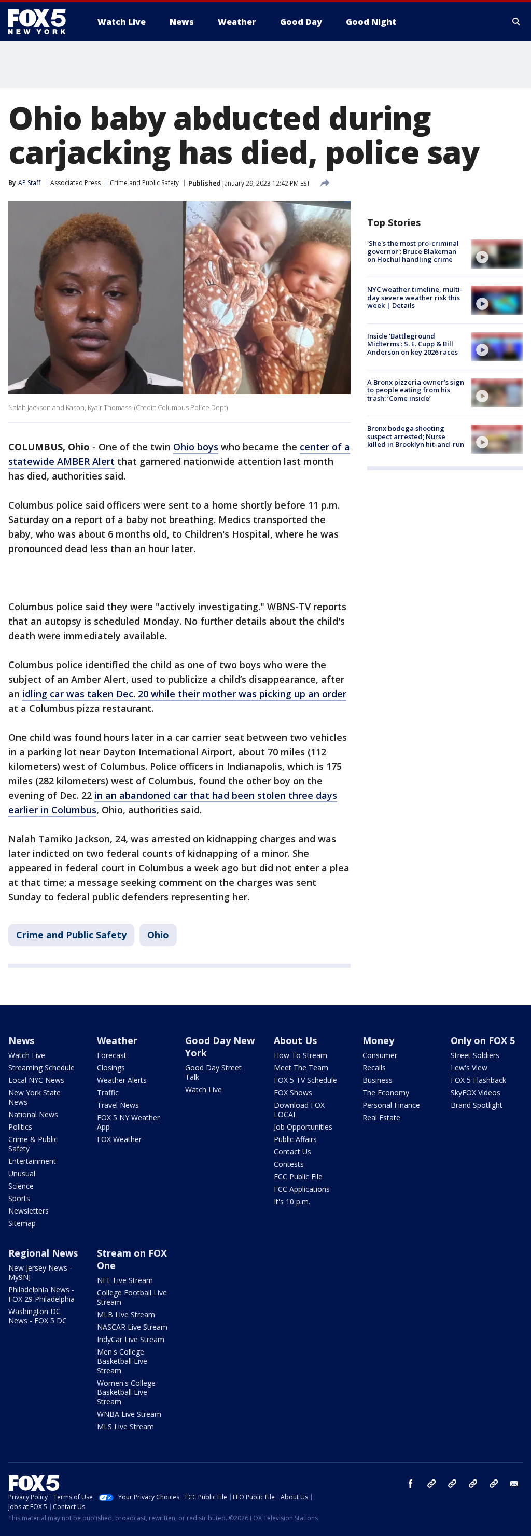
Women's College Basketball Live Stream (126, 1392)
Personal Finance (391, 1105)
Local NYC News (36, 1080)
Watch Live (26, 1055)
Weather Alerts (122, 1080)
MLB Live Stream (126, 1314)
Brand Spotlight (476, 1105)
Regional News (43, 1253)
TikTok (452, 1483)
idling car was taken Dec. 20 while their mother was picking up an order (184, 693)
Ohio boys (195, 447)
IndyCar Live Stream (130, 1339)
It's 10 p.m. (292, 1201)
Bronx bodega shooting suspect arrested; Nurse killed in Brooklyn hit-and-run (415, 436)
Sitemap (22, 1223)
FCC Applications (302, 1189)
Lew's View (469, 1068)
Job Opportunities (303, 1127)
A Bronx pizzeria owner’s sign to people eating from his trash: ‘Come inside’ (415, 390)
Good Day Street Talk (213, 1072)
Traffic (108, 1092)
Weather (117, 1040)
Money (378, 1040)
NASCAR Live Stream (132, 1327)
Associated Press (75, 182)
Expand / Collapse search (516, 22)
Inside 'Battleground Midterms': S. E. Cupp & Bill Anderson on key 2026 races (412, 344)
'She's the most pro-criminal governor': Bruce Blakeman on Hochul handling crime (413, 251)
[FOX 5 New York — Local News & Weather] (42, 21)
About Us (295, 1040)
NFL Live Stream (125, 1280)
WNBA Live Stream (129, 1414)
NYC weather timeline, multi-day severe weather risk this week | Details (415, 297)
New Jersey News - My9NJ (40, 1272)
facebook (410, 1483)
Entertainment (32, 1161)
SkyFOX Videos (475, 1092)
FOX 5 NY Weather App (128, 1122)
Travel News (118, 1105)
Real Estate (381, 1117)
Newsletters (28, 1211)
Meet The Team (301, 1068)
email (514, 1483)
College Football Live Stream (132, 1297)
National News (33, 1114)
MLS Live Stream (125, 1426)
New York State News (34, 1097)
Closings (111, 1068)
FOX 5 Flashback (478, 1080)
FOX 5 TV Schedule (305, 1080)
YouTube (473, 1483)
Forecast (112, 1055)
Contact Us (292, 1152)
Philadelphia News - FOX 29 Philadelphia (41, 1294)
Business (377, 1080)
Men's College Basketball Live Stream (122, 1361)
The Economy (385, 1092)
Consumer (379, 1055)
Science (21, 1186)
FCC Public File (298, 1176)
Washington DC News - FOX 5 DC (37, 1316)
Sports (19, 1198)
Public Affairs (295, 1139)
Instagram (431, 1483)
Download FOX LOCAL (299, 1109)
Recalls (374, 1068)
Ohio (158, 934)
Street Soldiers (475, 1055)
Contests (289, 1164)
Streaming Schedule (41, 1068)
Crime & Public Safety (33, 1143)
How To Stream (300, 1055)
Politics (20, 1127)
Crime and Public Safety (144, 182)
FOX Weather (119, 1139)
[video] (497, 254)
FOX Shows (293, 1092)
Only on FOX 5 (483, 1040)
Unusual (21, 1173)
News (21, 1040)
